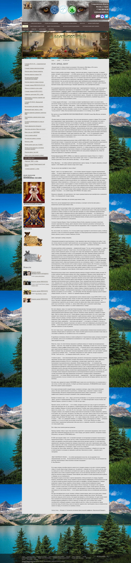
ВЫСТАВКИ (88, 558)
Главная (52, 60)
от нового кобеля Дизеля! (40, 276)
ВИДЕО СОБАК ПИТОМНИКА (44, 558)
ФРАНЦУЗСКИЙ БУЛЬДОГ (33, 204)
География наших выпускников (78, 558)
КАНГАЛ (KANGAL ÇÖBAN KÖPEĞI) (56, 556)
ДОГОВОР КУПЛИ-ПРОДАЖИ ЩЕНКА (61, 558)
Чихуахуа (68, 556)
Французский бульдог (76, 556)
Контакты (36, 559)
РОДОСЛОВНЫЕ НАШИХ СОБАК (29, 558)
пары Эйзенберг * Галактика (41, 293)
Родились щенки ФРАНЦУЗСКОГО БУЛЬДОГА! (40, 272)
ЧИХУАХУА (28, 229)
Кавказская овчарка (31, 556)
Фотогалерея (29, 559)
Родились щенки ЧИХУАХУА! (39, 281)
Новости (23, 559)
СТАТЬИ (58, 60)
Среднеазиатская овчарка (42, 556)
